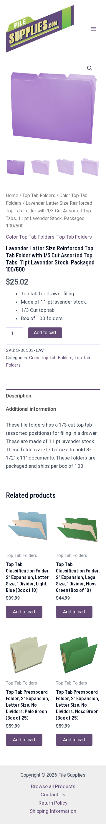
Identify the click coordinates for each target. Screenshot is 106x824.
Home (12, 195)
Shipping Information (53, 811)
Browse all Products (53, 786)
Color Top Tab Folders (30, 237)
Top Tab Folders (38, 195)
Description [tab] (18, 396)
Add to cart (45, 332)
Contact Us (53, 795)
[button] (90, 68)
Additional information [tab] (31, 409)
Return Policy (53, 803)
